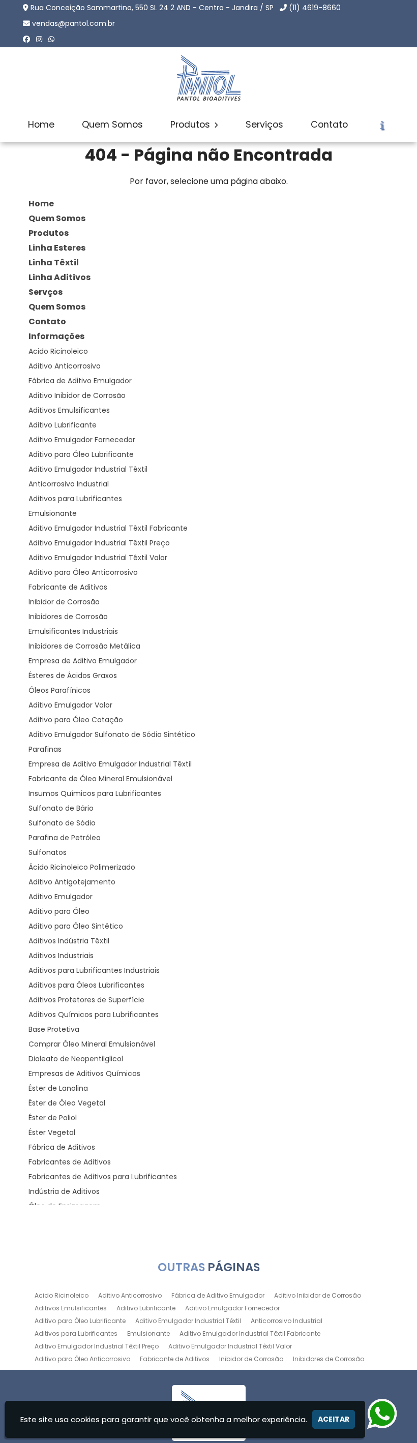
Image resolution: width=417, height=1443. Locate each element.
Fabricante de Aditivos (67, 587)
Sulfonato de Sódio (62, 823)
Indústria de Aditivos (64, 1191)
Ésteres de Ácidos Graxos (72, 675)
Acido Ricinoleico (58, 351)
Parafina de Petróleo (64, 838)
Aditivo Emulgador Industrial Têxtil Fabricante (108, 528)
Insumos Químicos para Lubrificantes (94, 793)
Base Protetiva (53, 1029)
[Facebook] (26, 39)
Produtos (191, 124)
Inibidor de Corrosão (64, 602)
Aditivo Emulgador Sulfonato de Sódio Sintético (111, 734)
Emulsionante (52, 513)
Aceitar (333, 1419)
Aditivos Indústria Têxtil (68, 941)
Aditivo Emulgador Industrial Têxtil (87, 469)
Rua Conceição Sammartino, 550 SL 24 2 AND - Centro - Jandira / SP (152, 8)
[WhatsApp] (51, 39)
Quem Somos (112, 124)
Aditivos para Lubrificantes (75, 499)
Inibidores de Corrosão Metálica (84, 646)
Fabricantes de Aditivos (69, 1162)
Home (41, 124)
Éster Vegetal (51, 1132)
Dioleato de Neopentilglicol (75, 1059)
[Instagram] (39, 39)
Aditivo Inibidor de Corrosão (77, 395)
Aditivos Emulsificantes (69, 410)
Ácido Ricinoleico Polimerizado (81, 867)
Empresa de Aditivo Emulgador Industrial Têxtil (110, 764)
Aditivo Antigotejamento (71, 882)
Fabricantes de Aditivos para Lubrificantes (102, 1177)
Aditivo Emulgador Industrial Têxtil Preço (99, 543)
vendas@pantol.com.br (73, 23)
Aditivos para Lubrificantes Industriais (94, 970)
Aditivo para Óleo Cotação (75, 720)
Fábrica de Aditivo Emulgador (80, 381)
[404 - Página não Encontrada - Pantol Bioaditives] (208, 78)
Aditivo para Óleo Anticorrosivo (83, 572)
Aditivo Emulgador (60, 897)
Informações (56, 336)
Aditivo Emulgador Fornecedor (81, 440)
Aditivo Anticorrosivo (64, 366)
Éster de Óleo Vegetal (66, 1103)
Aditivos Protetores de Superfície (86, 1000)
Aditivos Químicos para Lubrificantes (93, 1014)
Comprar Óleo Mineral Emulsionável (91, 1044)
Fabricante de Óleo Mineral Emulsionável (100, 779)
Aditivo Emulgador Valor (70, 705)
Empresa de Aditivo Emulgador (82, 661)
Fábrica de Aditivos (61, 1147)
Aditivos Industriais (61, 955)
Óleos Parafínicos (59, 690)
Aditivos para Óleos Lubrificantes (86, 985)
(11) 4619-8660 (315, 8)
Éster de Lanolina (58, 1088)
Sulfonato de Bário (61, 808)
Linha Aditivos (59, 277)
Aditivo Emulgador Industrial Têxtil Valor (97, 557)
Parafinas (45, 749)
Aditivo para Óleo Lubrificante (81, 454)
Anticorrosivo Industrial (68, 484)
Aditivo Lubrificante (62, 425)
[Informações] (382, 125)
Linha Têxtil (53, 262)
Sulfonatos (47, 852)
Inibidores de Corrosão (68, 616)
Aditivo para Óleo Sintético (75, 926)
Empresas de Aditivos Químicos (84, 1073)
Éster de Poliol (52, 1118)
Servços (45, 292)
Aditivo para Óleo (59, 911)
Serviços (264, 124)
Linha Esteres (56, 248)
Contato (329, 124)
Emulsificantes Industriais (73, 631)
